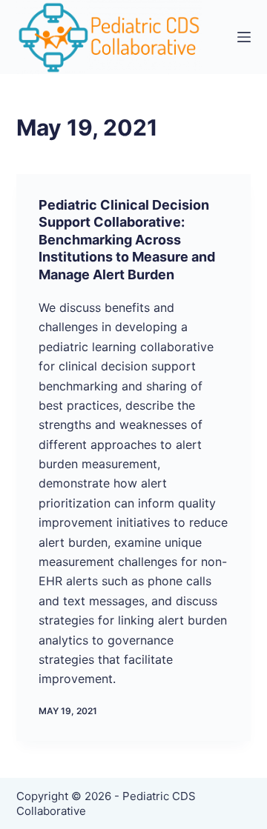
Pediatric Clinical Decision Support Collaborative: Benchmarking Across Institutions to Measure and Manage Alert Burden (127, 239)
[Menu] (244, 37)
